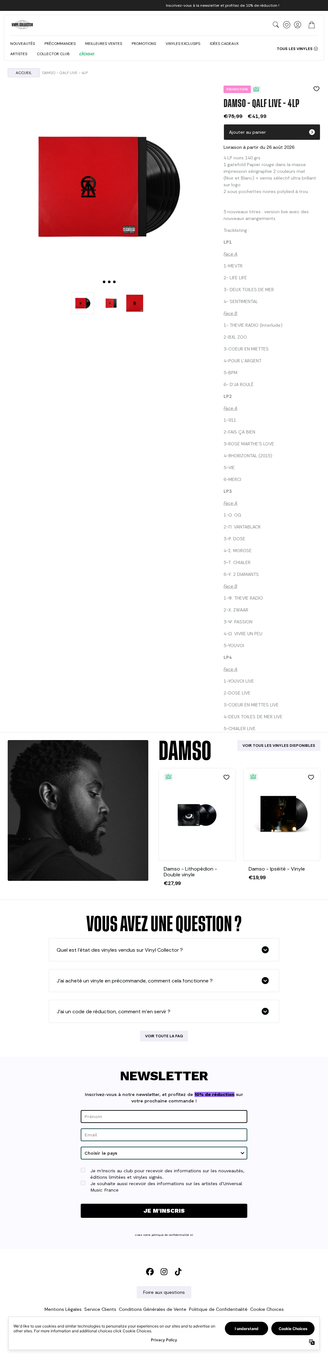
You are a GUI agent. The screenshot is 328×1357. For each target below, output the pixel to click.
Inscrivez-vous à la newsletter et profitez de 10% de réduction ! (222, 5)
